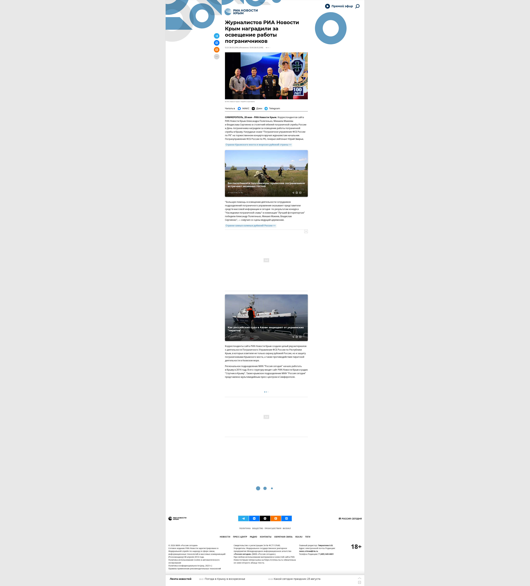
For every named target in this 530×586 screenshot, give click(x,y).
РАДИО (253, 537)
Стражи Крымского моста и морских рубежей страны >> (259, 145)
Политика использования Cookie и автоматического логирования (194, 562)
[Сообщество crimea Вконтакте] (254, 518)
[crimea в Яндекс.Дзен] (265, 518)
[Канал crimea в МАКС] (286, 518)
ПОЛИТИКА (245, 528)
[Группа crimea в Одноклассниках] (276, 518)
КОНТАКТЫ (265, 537)
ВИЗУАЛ (287, 528)
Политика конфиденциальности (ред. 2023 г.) (190, 565)
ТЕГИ (307, 537)
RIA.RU (298, 537)
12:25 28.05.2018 (231, 48)
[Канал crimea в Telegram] (243, 518)
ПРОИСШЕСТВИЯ (273, 528)
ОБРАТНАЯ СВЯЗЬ (283, 537)
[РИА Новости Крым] (241, 12)
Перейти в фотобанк (248, 102)
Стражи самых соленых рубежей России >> (251, 226)
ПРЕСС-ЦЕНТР (240, 537)
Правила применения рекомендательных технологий (194, 568)
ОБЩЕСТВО (257, 528)
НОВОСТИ (225, 537)
